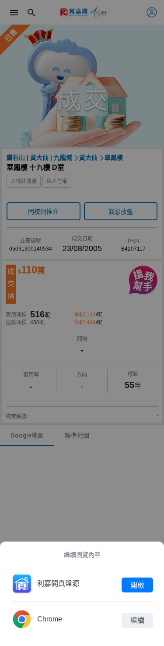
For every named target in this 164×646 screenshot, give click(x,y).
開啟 (137, 585)
